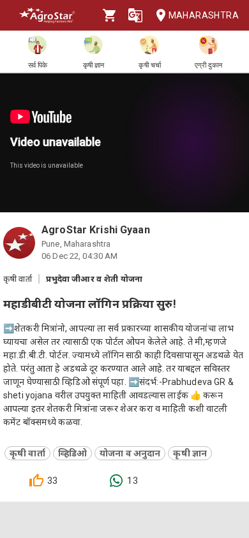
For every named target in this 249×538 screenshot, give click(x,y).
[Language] (135, 15)
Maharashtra (204, 15)
